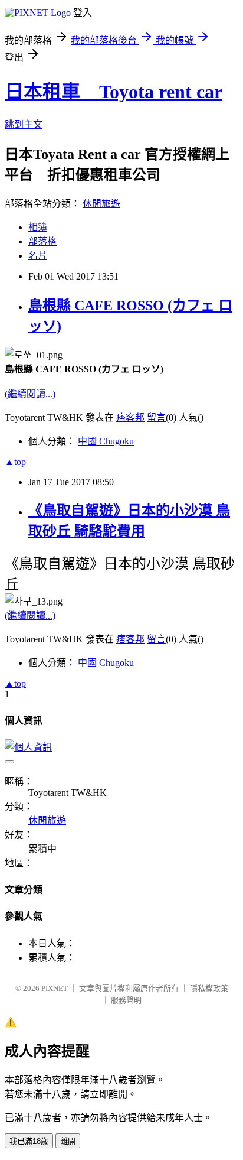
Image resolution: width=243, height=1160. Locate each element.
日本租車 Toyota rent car (113, 91)
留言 (156, 417)
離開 (67, 1141)
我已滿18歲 (28, 1141)
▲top (15, 462)
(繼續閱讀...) (30, 394)
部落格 (42, 241)
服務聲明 (126, 1000)
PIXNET (54, 988)
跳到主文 (23, 124)
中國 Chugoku (106, 441)
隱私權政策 (209, 988)
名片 (37, 256)
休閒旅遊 (101, 204)
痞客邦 (130, 417)
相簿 (37, 227)
